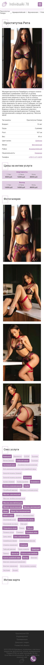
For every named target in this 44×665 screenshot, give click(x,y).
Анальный (7, 456)
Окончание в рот (9, 520)
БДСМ (26, 456)
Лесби (26, 486)
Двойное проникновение (27, 465)
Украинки (38, 153)
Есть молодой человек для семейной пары (19, 469)
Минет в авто (8, 515)
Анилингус (18, 456)
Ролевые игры (32, 532)
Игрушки (27, 477)
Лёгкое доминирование (12, 486)
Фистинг (34, 558)
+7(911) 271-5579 (35, 157)
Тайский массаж (9, 549)
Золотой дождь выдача (12, 477)
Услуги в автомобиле (29, 553)
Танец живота (23, 549)
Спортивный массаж (27, 541)
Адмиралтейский (18, 12)
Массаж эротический (32, 507)
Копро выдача (22, 482)
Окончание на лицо (10, 524)
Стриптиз (23, 545)
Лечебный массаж (10, 490)
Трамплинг (36, 549)
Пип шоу (23, 524)
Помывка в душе (10, 528)
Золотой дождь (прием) (12, 473)
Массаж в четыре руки (29, 490)
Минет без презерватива (20, 511)
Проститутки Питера (5, 12)
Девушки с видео (22, 642)
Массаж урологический (12, 507)
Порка (21, 528)
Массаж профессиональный (14, 499)
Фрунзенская (33, 12)
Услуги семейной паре (11, 558)
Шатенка (38, 141)
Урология (15, 553)
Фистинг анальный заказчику (14, 562)
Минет (5, 511)
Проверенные (22, 639)
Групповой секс (9, 465)
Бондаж (35, 456)
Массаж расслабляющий (12, 503)
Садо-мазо (7, 537)
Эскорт (15, 570)
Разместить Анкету (22, 645)
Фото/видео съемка (28, 566)
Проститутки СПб (22, 633)
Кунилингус (35, 482)
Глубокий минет (22, 461)
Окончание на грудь (26, 520)
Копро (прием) (8, 482)
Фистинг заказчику (10, 566)
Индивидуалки (22, 636)
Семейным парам (10, 541)
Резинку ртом (8, 532)
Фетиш (25, 558)
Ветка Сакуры (8, 461)
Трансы (6, 553)
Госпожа (34, 461)
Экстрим (6, 570)
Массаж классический (11, 494)
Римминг (19, 532)
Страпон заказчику (10, 545)
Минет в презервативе (25, 515)
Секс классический (21, 537)
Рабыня (30, 528)
